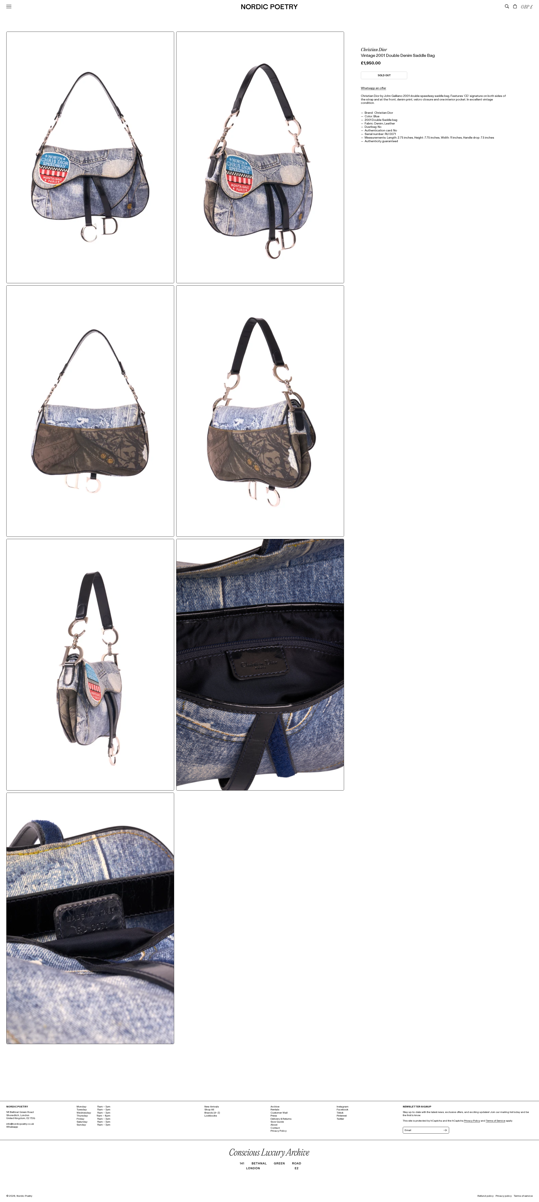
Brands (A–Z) (212, 1113)
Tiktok (340, 1113)
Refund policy (486, 1196)
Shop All (209, 1109)
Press (274, 1116)
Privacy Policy (279, 1131)
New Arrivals (211, 1107)
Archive (275, 1107)
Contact (275, 1128)
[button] (507, 6)
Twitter (340, 1119)
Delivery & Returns (281, 1119)
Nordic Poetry (24, 1196)
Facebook (342, 1109)
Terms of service (523, 1196)
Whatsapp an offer (373, 88)
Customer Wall (279, 1113)
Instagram (342, 1107)
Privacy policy (504, 1196)
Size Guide (277, 1122)
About (274, 1125)
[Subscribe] (444, 1130)
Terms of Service (495, 1121)
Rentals (275, 1109)
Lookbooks (210, 1116)
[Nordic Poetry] (269, 8)
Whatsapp (12, 1127)
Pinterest (342, 1116)
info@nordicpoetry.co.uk (20, 1124)
